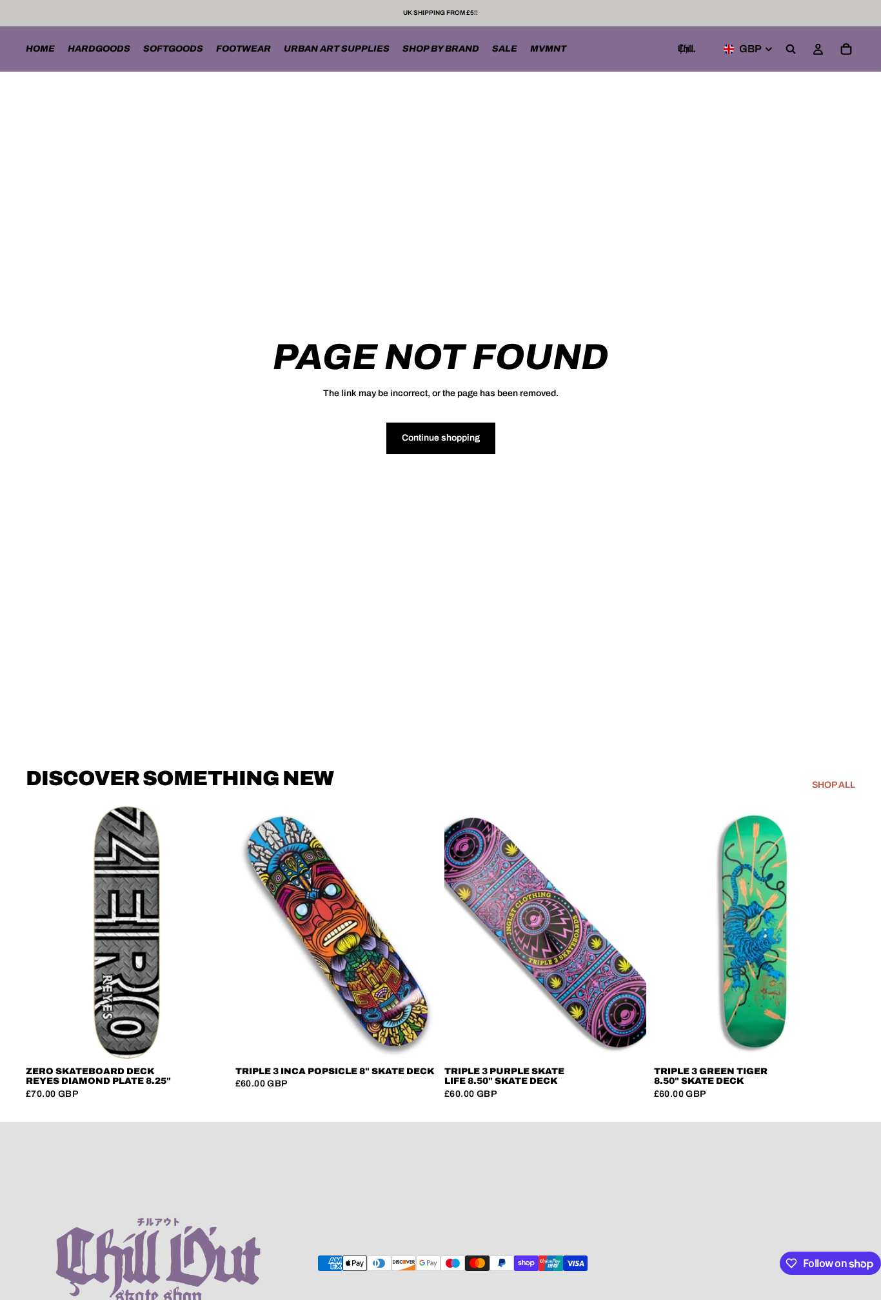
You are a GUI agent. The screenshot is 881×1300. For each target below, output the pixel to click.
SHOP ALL (833, 785)
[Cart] (846, 49)
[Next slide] (417, 932)
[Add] (207, 1038)
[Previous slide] (254, 932)
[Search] (791, 49)
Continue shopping (441, 438)
